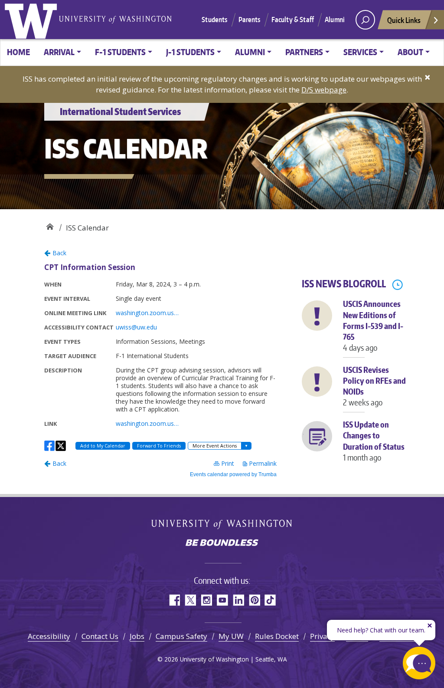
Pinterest (254, 600)
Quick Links (404, 20)
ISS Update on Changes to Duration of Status (374, 440)
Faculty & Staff (292, 19)
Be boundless (222, 543)
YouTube (222, 600)
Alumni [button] (250, 51)
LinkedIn (238, 600)
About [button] (410, 51)
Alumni (335, 19)
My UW (231, 636)
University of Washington (32, 19)
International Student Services (49, 224)
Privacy (322, 636)
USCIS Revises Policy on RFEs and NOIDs (374, 386)
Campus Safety (181, 636)
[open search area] (365, 20)
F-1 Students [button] (120, 51)
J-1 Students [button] (190, 51)
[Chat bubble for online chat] (419, 663)
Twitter (190, 600)
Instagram (206, 600)
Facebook (174, 600)
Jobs (137, 636)
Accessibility (49, 636)
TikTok (270, 600)
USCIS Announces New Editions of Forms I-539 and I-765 (373, 325)
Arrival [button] (59, 51)
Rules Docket (277, 636)
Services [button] (360, 51)
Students (214, 19)
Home (18, 51)
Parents (249, 19)
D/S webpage (323, 90)
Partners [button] (304, 51)
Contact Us (100, 636)
